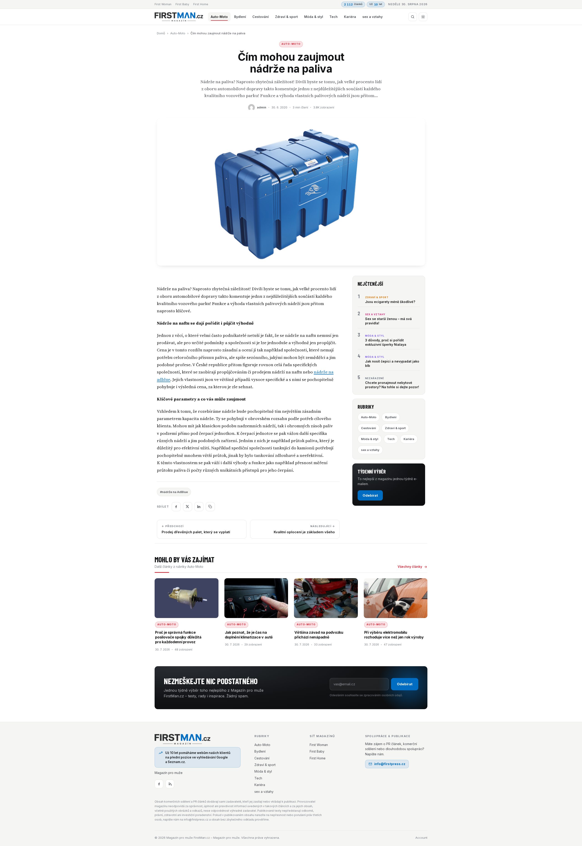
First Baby (182, 4)
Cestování (260, 17)
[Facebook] (159, 784)
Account (421, 837)
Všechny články (410, 566)
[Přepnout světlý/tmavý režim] (423, 17)
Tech (333, 17)
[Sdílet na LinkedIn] (198, 506)
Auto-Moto (219, 17)
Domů (161, 33)
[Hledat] (412, 17)
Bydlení (240, 17)
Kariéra (350, 17)
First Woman (163, 4)
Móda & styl (313, 17)
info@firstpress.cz (389, 764)
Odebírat (370, 495)
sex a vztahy (372, 17)
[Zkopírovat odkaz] (210, 506)
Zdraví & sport (286, 17)
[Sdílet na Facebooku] (176, 506)
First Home (200, 4)
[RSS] (170, 784)
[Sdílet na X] (187, 506)
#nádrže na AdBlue (174, 492)
